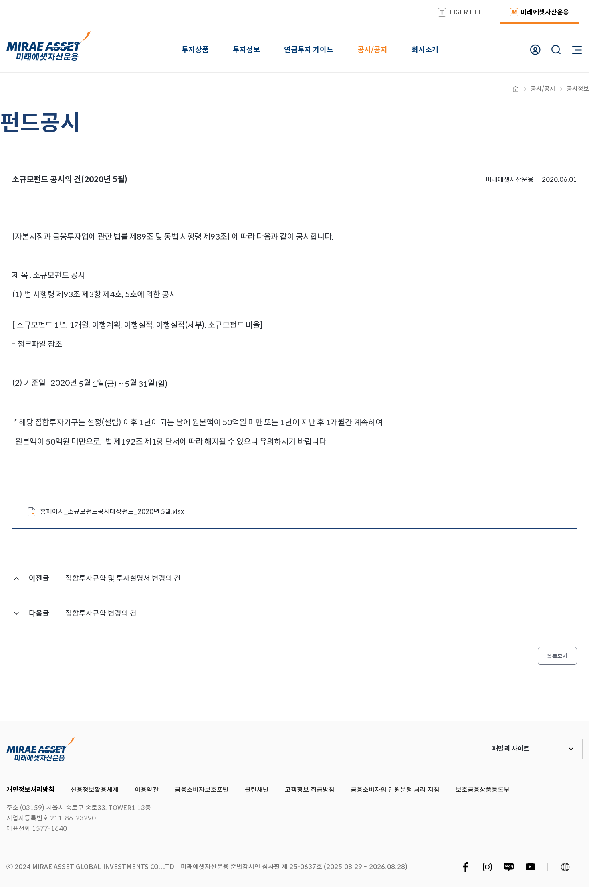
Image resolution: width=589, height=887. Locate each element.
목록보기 (557, 656)
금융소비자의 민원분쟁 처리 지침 (395, 790)
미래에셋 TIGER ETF (40, 749)
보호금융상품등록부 (483, 790)
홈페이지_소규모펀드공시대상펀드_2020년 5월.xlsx (112, 511)
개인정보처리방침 (30, 790)
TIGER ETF (465, 12)
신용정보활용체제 (95, 790)
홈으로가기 (515, 89)
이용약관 (147, 790)
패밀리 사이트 (511, 749)
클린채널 (257, 790)
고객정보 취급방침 (310, 790)
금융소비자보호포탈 (202, 790)
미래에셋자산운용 (545, 12)
